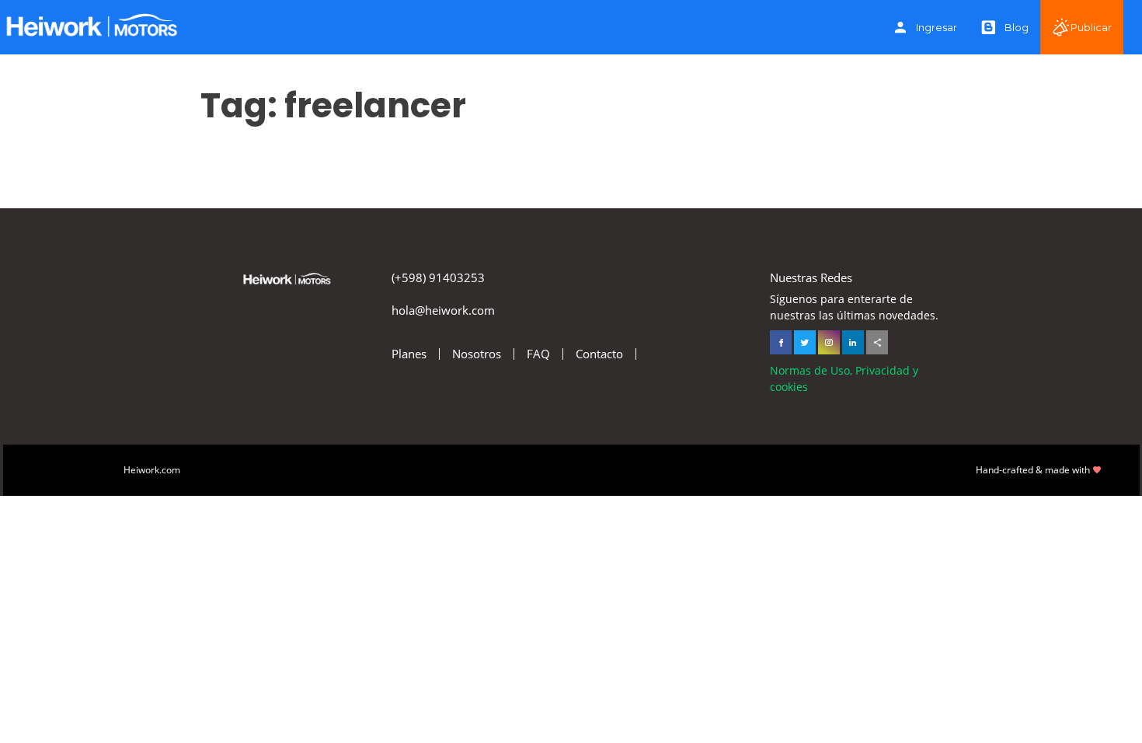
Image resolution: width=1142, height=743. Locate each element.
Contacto (599, 354)
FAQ (538, 354)
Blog (1016, 27)
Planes (409, 354)
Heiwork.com (152, 469)
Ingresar (936, 27)
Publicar (1091, 27)
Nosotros (476, 354)
